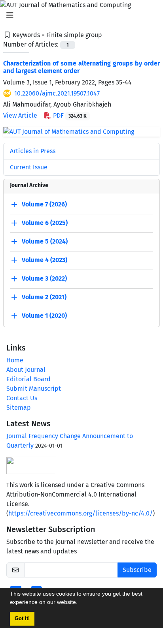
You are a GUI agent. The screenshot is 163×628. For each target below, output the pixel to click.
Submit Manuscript (33, 388)
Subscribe (137, 570)
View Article (20, 115)
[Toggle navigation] (79, 15)
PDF (69, 115)
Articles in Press (32, 151)
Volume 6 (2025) (45, 223)
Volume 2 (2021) (44, 297)
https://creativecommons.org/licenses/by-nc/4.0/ (80, 513)
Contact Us (21, 398)
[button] (80, 603)
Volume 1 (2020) (44, 315)
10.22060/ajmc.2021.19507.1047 (57, 93)
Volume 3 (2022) (44, 278)
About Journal (25, 369)
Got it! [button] (22, 618)
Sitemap (18, 407)
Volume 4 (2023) (44, 260)
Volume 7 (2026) (44, 204)
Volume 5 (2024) (45, 241)
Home (14, 360)
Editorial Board (28, 379)
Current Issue (28, 167)
